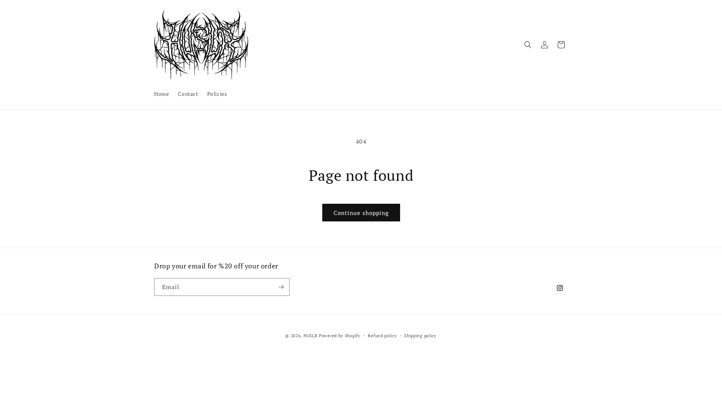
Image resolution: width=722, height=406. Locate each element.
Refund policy (382, 335)
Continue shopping (361, 213)
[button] (528, 44)
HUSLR (311, 335)
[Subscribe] (281, 287)
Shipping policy (420, 335)
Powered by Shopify (340, 335)
